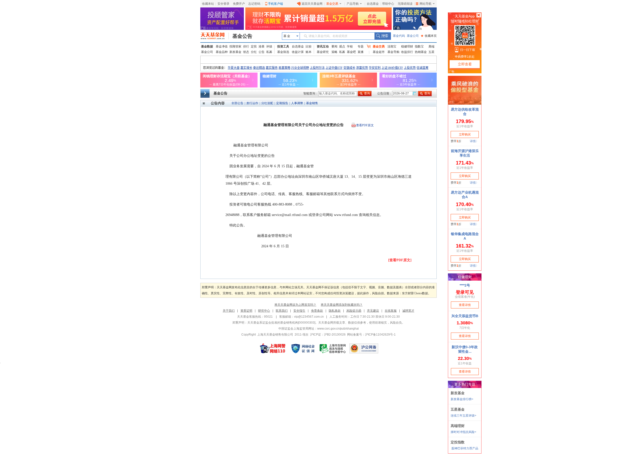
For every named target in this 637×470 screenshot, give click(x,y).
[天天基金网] (214, 36)
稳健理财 (407, 46)
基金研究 (323, 52)
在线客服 (391, 310)
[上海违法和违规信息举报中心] (333, 348)
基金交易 (332, 3)
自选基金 (373, 3)
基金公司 (413, 36)
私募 (269, 52)
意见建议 (373, 310)
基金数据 (207, 46)
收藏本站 (208, 3)
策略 (334, 52)
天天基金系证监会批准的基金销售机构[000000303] (281, 322)
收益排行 (407, 52)
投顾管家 (235, 46)
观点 (342, 46)
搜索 (382, 36)
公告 (262, 52)
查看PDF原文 (365, 125)
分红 (254, 52)
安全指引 (299, 310)
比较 (309, 46)
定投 (254, 46)
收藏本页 (429, 36)
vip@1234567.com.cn (309, 316)
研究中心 (264, 310)
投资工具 (283, 46)
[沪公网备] (363, 348)
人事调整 (297, 103)
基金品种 (222, 52)
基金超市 (379, 52)
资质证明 (246, 310)
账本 (309, 52)
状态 (246, 52)
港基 (262, 46)
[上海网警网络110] (272, 348)
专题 (361, 46)
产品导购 (353, 3)
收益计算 (298, 52)
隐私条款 (335, 310)
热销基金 (421, 52)
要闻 (334, 46)
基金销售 (312, 103)
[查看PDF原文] (400, 260)
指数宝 (419, 46)
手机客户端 (275, 3)
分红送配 (267, 103)
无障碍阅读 (405, 3)
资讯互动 (323, 46)
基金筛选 (283, 52)
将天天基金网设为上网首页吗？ (295, 304)
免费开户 (239, 3)
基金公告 (242, 36)
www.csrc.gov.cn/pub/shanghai (338, 328)
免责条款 (317, 310)
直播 (361, 52)
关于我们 (229, 310)
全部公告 (237, 103)
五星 (431, 52)
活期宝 (391, 46)
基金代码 (399, 36)
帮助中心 (388, 3)
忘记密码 (254, 3)
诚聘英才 (408, 310)
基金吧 (351, 52)
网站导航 (425, 3)
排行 (246, 46)
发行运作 (252, 103)
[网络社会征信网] (303, 348)
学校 (350, 46)
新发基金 (235, 52)
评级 (269, 46)
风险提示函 (353, 310)
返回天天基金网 (312, 3)
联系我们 (282, 310)
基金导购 (393, 52)
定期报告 (282, 103)
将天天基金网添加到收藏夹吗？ (342, 304)
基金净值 (222, 46)
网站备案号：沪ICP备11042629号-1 (371, 334)
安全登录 (223, 3)
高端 (431, 46)
